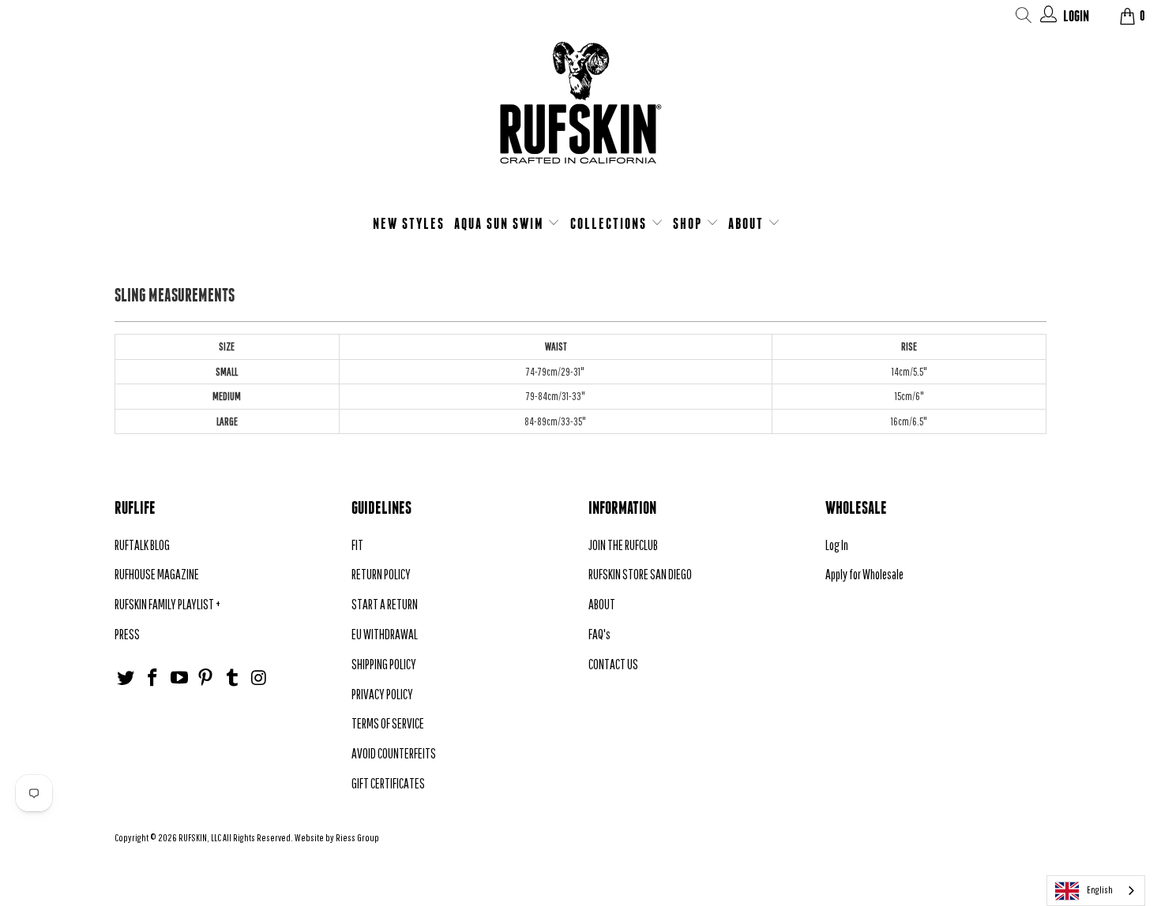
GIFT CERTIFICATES (388, 783)
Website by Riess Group (337, 838)
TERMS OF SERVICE (387, 723)
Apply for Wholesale (864, 574)
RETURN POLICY (381, 574)
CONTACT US (613, 664)
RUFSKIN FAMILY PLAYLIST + (167, 604)
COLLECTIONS (610, 223)
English (1100, 890)
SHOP (689, 223)
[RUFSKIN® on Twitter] (126, 678)
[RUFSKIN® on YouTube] (179, 678)
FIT (357, 544)
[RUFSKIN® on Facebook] (153, 678)
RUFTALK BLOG (142, 544)
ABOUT (748, 223)
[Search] (1024, 18)
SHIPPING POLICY (383, 664)
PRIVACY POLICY (382, 694)
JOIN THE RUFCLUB (623, 544)
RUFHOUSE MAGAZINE (157, 574)
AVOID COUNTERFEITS (393, 753)
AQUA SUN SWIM (501, 223)
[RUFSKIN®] (580, 112)
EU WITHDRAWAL (384, 634)
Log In (836, 544)
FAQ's (599, 634)
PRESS (127, 634)
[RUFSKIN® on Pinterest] (206, 678)
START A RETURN (384, 604)
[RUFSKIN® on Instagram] (259, 678)
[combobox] (1095, 890)
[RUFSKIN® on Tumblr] (233, 678)
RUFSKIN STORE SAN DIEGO (640, 574)
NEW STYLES (409, 223)
